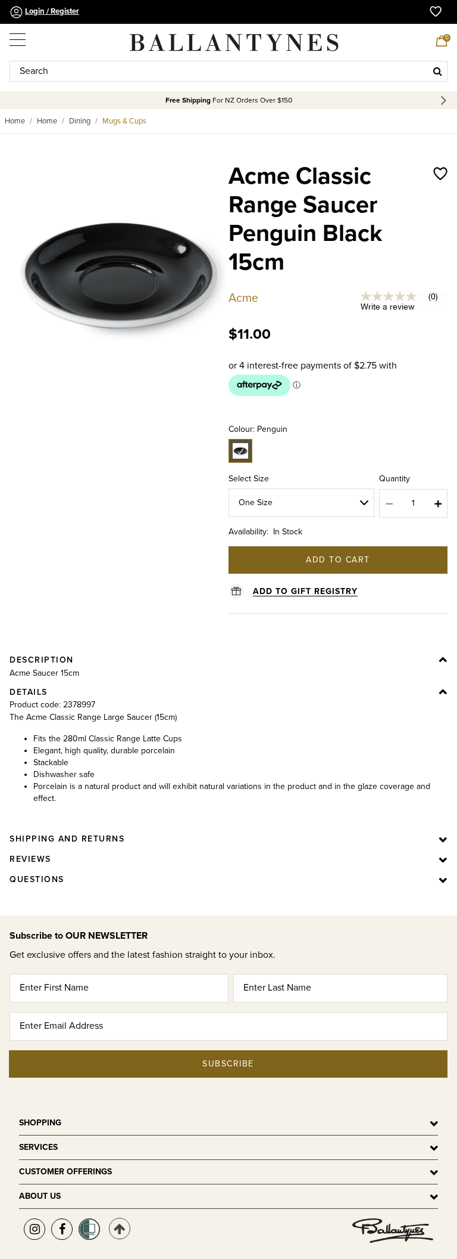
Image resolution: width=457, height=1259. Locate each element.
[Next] (445, 100)
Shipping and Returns (67, 839)
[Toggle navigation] (18, 37)
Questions (37, 879)
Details (29, 692)
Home (15, 121)
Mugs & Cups (124, 121)
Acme (243, 298)
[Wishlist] (440, 231)
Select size (248, 479)
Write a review (388, 306)
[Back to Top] (119, 1228)
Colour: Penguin (257, 429)
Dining (79, 121)
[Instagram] (34, 1229)
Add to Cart (338, 560)
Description (42, 660)
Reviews (30, 859)
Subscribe (228, 1064)
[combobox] (228, 71)
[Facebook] (62, 1229)
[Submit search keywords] (437, 71)
